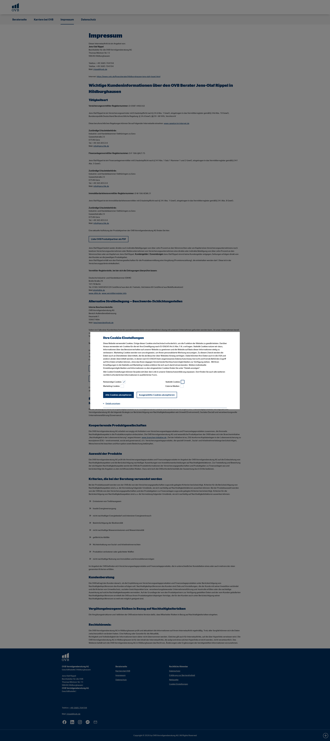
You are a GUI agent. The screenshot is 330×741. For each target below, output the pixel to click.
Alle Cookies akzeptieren (118, 395)
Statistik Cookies (173, 382)
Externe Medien (172, 386)
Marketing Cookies (111, 386)
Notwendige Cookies (112, 382)
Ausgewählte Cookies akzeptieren (157, 395)
